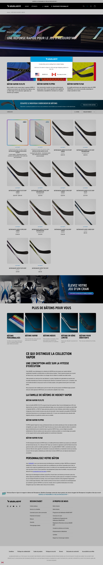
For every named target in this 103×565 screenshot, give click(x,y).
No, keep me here (61, 74)
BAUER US (45, 74)
